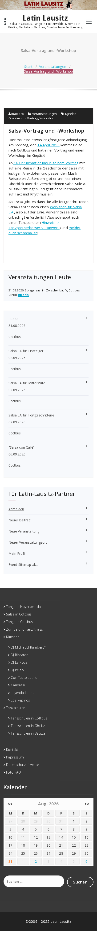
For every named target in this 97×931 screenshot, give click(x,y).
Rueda (23, 295)
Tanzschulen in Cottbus (29, 718)
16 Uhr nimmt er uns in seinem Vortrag (45, 162)
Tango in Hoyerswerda (23, 606)
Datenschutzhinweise (22, 764)
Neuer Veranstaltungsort (27, 542)
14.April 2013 (48, 145)
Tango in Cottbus (19, 621)
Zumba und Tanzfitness (24, 629)
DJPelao (71, 114)
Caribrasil (18, 685)
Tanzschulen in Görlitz (28, 725)
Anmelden (16, 509)
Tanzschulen (15, 708)
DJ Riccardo (19, 655)
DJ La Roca (19, 662)
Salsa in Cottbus (19, 614)
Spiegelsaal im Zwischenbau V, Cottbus (52, 290)
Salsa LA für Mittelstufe (26, 383)
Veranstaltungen (52, 66)
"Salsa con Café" (21, 447)
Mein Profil (16, 553)
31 (10, 861)
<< (10, 803)
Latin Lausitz (45, 18)
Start (28, 66)
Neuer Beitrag (19, 520)
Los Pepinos (20, 700)
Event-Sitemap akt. (23, 564)
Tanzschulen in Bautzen (29, 733)
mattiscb (17, 114)
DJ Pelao (17, 670)
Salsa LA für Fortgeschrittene (31, 415)
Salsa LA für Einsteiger (26, 351)
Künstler (12, 637)
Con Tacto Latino (24, 677)
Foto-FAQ (13, 772)
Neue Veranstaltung (24, 531)
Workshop (47, 118)
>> (87, 803)
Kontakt (12, 749)
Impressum (15, 757)
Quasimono (17, 118)
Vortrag (32, 118)
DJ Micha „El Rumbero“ (28, 647)
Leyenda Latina (22, 692)
